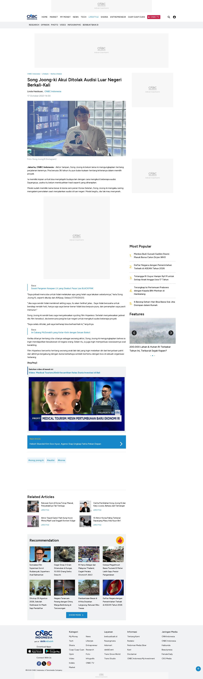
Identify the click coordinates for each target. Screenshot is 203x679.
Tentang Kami (133, 636)
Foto (88, 654)
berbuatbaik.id (110, 636)
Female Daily (167, 654)
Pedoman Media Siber (136, 645)
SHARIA (104, 17)
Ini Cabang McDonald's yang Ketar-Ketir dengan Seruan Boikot (60, 332)
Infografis (90, 658)
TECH (83, 17)
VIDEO (63, 25)
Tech (71, 641)
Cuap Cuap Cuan (76, 650)
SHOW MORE (75, 615)
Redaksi (130, 641)
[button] (134, 332)
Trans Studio (110, 658)
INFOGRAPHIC (74, 25)
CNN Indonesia (168, 636)
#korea (61, 460)
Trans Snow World (112, 654)
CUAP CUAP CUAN (136, 17)
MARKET (54, 17)
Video (71, 658)
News (88, 636)
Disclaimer (132, 654)
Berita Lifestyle (56, 74)
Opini (71, 654)
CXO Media (167, 658)
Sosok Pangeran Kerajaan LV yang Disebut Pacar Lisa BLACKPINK (62, 288)
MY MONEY (65, 17)
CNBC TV (155, 17)
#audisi (51, 460)
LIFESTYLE (94, 17)
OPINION (45, 25)
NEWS (76, 17)
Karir (129, 650)
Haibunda (166, 645)
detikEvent (109, 650)
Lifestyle (45, 74)
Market (72, 667)
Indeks (72, 663)
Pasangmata (110, 641)
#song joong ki (36, 460)
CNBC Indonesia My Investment (141, 658)
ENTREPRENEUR (118, 17)
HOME (45, 17)
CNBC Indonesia (33, 74)
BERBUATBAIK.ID (90, 25)
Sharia (72, 645)
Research (90, 650)
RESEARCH (34, 25)
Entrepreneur (91, 645)
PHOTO (54, 25)
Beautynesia (167, 650)
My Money (73, 636)
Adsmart (108, 645)
